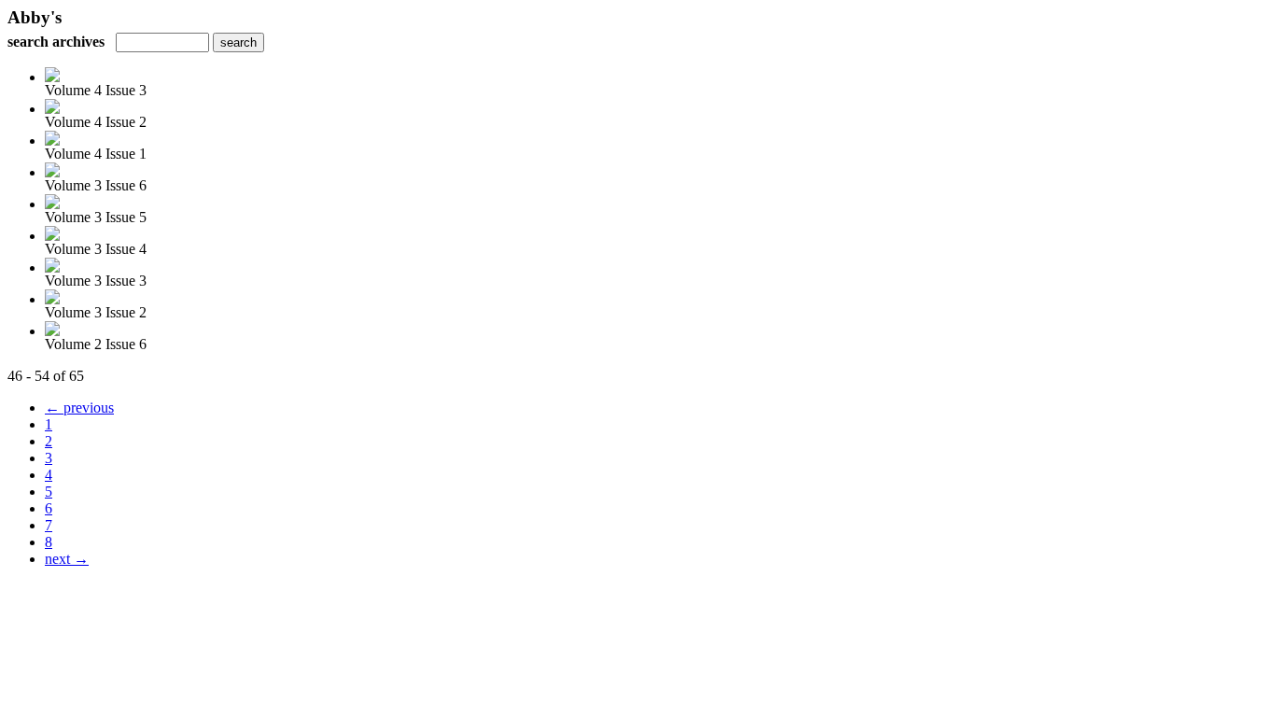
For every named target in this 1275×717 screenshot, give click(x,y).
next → (67, 559)
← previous (79, 407)
